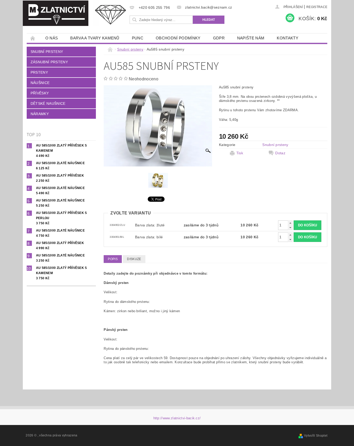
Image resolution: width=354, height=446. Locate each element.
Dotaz (280, 153)
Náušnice (40, 83)
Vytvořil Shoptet (315, 435)
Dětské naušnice (48, 103)
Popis (113, 259)
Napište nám (251, 38)
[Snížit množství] (290, 227)
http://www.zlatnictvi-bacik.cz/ (177, 418)
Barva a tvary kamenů (94, 38)
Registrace (316, 7)
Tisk (239, 153)
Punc (137, 38)
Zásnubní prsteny (49, 62)
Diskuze (134, 259)
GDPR (219, 38)
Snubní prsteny (47, 52)
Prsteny (39, 72)
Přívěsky (40, 93)
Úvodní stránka (33, 38)
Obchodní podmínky (178, 38)
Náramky (40, 114)
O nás (51, 38)
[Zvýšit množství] (290, 222)
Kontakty (287, 38)
